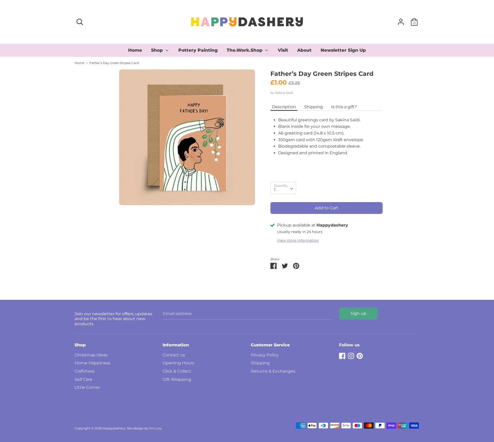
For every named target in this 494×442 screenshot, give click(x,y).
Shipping (313, 106)
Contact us (174, 355)
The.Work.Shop (245, 50)
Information (176, 344)
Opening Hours (178, 362)
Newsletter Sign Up (343, 50)
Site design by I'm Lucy (144, 428)
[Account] (401, 19)
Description (284, 106)
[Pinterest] (360, 355)
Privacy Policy (265, 355)
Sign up (358, 313)
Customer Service (270, 344)
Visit (283, 50)
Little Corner (87, 387)
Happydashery (114, 428)
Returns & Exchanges (273, 371)
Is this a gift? (344, 106)
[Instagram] (351, 355)
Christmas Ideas (91, 355)
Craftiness (85, 371)
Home (135, 50)
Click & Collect (177, 371)
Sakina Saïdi (284, 93)
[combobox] (283, 188)
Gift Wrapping (177, 379)
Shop (157, 50)
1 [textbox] (275, 189)
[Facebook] (342, 355)
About (304, 50)
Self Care (83, 379)
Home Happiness (92, 362)
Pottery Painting (198, 50)
